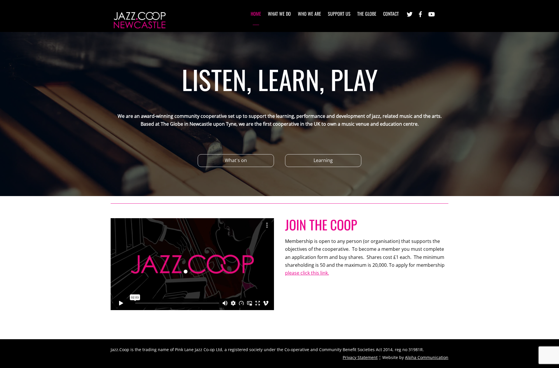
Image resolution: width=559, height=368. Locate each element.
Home (256, 13)
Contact (391, 13)
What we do (279, 13)
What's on (236, 160)
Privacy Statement (360, 357)
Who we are (309, 13)
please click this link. (307, 273)
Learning (323, 160)
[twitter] (410, 13)
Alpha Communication (426, 357)
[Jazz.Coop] (140, 26)
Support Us (339, 13)
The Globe (366, 13)
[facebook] (420, 13)
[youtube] (431, 13)
